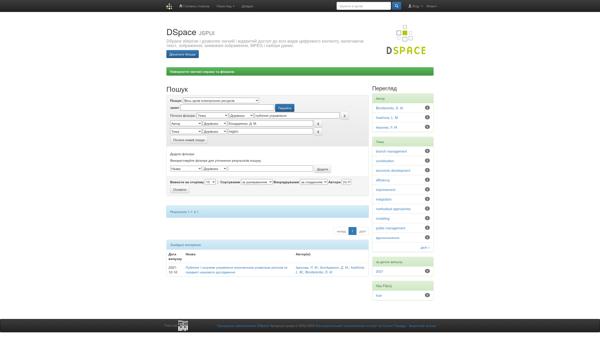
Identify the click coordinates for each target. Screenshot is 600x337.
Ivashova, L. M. (387, 117)
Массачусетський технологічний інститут (347, 325)
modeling (383, 218)
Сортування (230, 181)
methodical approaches (393, 208)
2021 (379, 271)
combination (385, 160)
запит (174, 107)
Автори (334, 181)
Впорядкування (286, 181)
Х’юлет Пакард (394, 325)
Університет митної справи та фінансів (202, 71)
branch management (391, 151)
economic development (393, 170)
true (379, 295)
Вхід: (416, 6)
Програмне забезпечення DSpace (243, 325)
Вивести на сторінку (187, 181)
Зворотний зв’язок (422, 325)
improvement (385, 189)
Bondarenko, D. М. (319, 272)
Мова (431, 6)
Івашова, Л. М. (307, 267)
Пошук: (176, 100)
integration (384, 199)
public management (390, 228)
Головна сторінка (196, 6)
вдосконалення (387, 237)
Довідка (247, 6)
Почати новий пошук (189, 139)
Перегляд (224, 6)
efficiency (383, 180)
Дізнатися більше (182, 54)
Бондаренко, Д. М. (334, 267)
